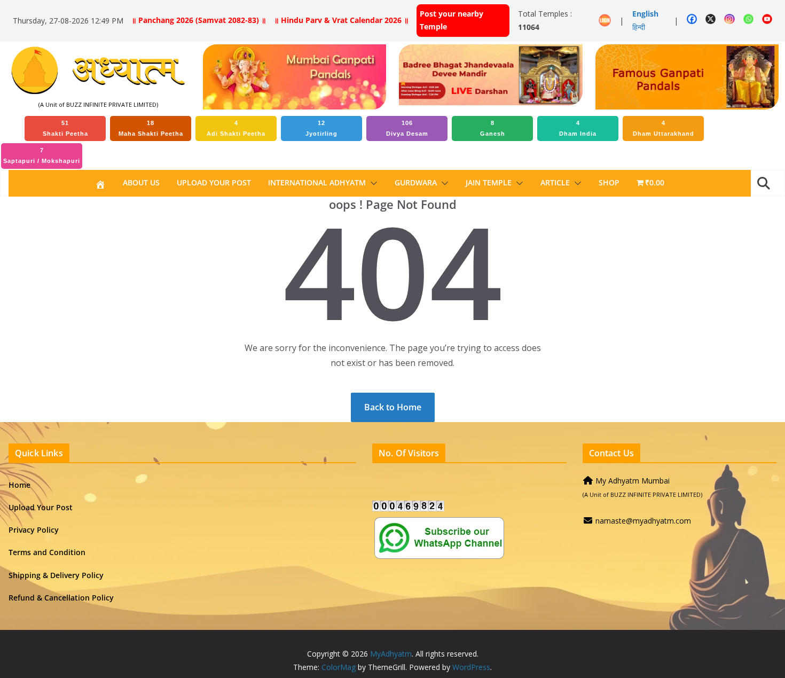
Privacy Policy (34, 530)
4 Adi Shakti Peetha (236, 128)
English (645, 14)
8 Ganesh (492, 128)
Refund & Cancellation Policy (61, 598)
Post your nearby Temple (451, 20)
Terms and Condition (47, 552)
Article (555, 182)
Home (19, 485)
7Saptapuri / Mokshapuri (41, 155)
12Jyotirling (321, 128)
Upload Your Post (214, 182)
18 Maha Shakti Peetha (151, 128)
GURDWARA (416, 182)
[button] (372, 183)
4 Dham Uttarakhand (663, 128)
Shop (609, 182)
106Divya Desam (407, 128)
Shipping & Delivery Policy (56, 575)
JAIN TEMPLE (489, 182)
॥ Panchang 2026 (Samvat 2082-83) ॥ (198, 20)
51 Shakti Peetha (65, 128)
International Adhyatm (317, 182)
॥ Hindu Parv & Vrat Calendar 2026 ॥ (341, 20)
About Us (141, 182)
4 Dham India (577, 128)
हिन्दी (638, 27)
